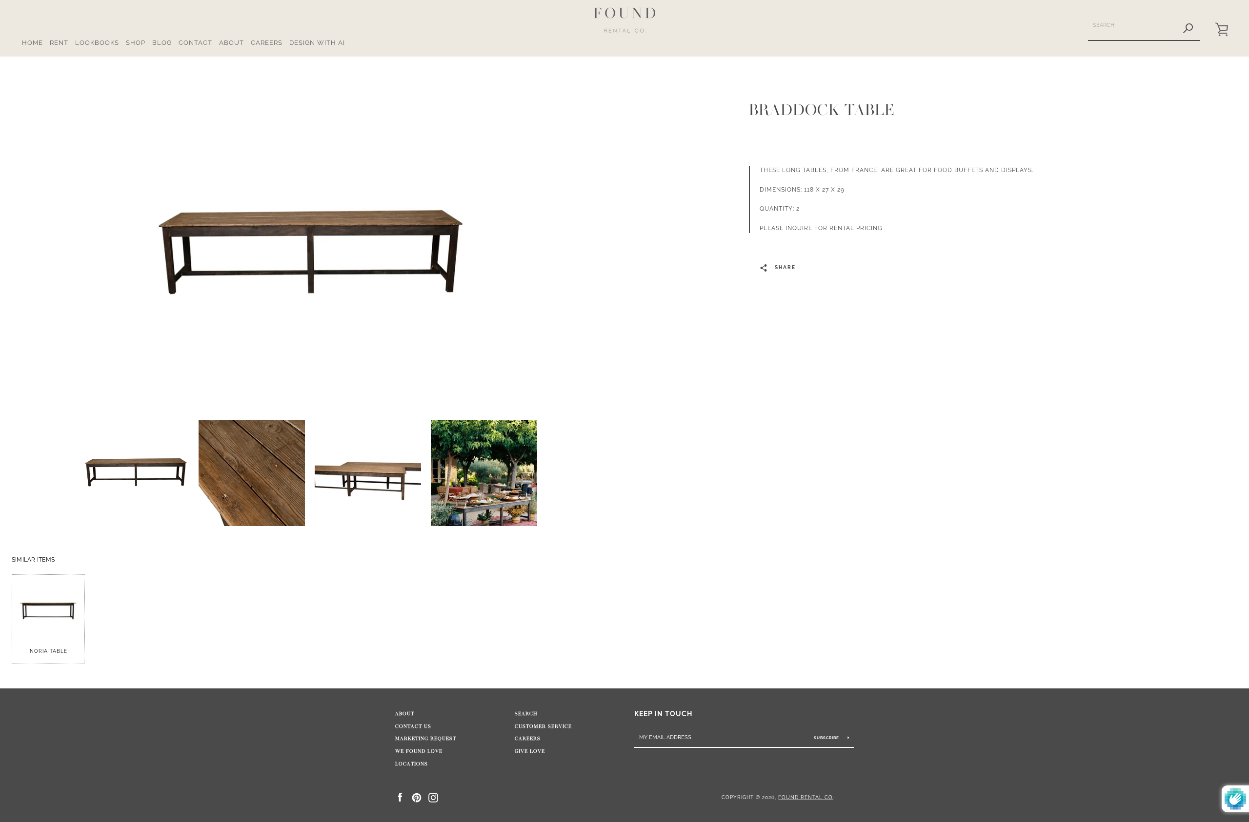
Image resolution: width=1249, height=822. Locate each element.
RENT (59, 42)
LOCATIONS (411, 764)
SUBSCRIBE (827, 737)
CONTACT (195, 42)
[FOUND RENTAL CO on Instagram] (433, 797)
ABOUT (231, 42)
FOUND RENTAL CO (805, 797)
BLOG (162, 42)
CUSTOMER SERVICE (543, 726)
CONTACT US (413, 726)
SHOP (135, 42)
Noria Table (48, 651)
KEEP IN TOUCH (663, 713)
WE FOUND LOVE (419, 751)
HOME (32, 42)
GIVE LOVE (530, 751)
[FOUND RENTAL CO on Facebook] (400, 797)
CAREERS (266, 42)
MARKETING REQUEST (425, 739)
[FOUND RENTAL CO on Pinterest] (417, 797)
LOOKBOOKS (97, 42)
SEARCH (526, 714)
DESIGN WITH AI (317, 42)
